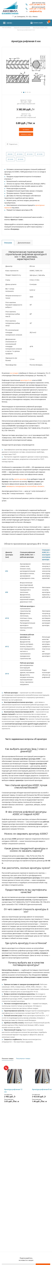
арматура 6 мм (26, 380)
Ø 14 (7, 674)
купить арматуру (20, 479)
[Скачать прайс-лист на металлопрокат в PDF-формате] (31, 23)
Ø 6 (6, 571)
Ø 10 (7, 618)
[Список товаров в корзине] (48, 23)
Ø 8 (6, 592)
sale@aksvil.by (35, 11)
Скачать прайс (38, 23)
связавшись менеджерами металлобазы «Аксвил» (25, 486)
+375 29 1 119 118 (37, 9)
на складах (14, 373)
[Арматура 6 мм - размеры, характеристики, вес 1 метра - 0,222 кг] (26, 90)
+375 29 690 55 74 (37, 4)
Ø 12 (7, 646)
